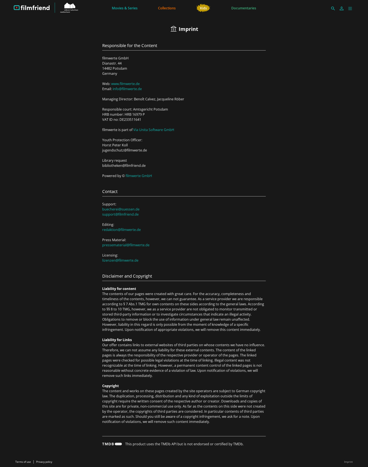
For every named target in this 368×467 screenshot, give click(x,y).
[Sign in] (341, 8)
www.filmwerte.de (125, 83)
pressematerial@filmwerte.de (126, 245)
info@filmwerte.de (127, 88)
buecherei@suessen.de (120, 209)
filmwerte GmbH (139, 175)
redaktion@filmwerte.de (121, 229)
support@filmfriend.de (120, 214)
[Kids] (203, 7)
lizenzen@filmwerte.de (120, 260)
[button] (350, 8)
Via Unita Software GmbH (153, 129)
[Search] (333, 8)
